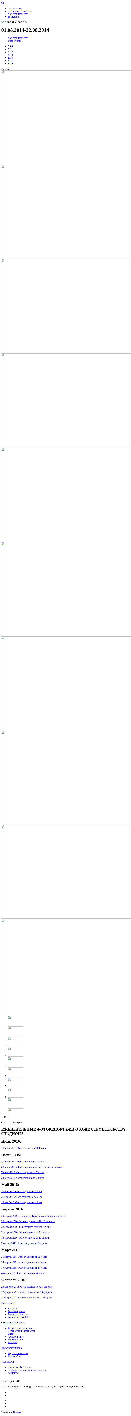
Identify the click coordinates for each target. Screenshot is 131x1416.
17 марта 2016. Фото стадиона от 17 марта (24, 1267)
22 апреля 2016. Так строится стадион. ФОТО (26, 1226)
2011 (10, 49)
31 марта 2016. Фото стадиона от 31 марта (24, 1256)
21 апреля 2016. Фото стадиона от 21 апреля (25, 1232)
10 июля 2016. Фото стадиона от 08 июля (23, 1148)
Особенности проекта (19, 11)
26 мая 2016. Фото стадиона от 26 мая (21, 1191)
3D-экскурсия (15, 1339)
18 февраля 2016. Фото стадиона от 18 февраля (26, 1292)
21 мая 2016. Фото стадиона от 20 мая (21, 1197)
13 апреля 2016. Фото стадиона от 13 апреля (25, 1237)
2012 (10, 52)
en (2, 2)
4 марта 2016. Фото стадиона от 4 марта (23, 1273)
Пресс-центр (14, 8)
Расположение (15, 1336)
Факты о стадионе (17, 1314)
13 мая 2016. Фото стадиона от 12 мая (21, 1202)
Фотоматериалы (16, 1311)
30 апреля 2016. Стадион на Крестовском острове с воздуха (33, 1216)
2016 (10, 63)
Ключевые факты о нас (20, 1367)
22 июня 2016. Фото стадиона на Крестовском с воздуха (31, 1167)
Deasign (17, 1412)
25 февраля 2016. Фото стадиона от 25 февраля (26, 1286)
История (12, 1342)
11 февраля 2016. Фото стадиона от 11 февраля (26, 1297)
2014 (10, 57)
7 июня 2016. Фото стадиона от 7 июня (22, 1172)
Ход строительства (18, 13)
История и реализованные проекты (27, 1370)
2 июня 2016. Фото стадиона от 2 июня (22, 1177)
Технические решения (20, 1328)
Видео (11, 1333)
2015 (10, 60)
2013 (10, 54)
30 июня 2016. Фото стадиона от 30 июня (23, 1161)
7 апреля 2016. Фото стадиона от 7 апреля (24, 1243)
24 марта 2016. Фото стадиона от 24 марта (24, 1262)
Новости (12, 1308)
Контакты (13, 1372)
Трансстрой (14, 16)
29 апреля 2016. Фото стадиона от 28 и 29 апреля (28, 1221)
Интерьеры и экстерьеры (21, 1331)
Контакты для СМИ (18, 1317)
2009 (10, 46)
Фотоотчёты (14, 40)
